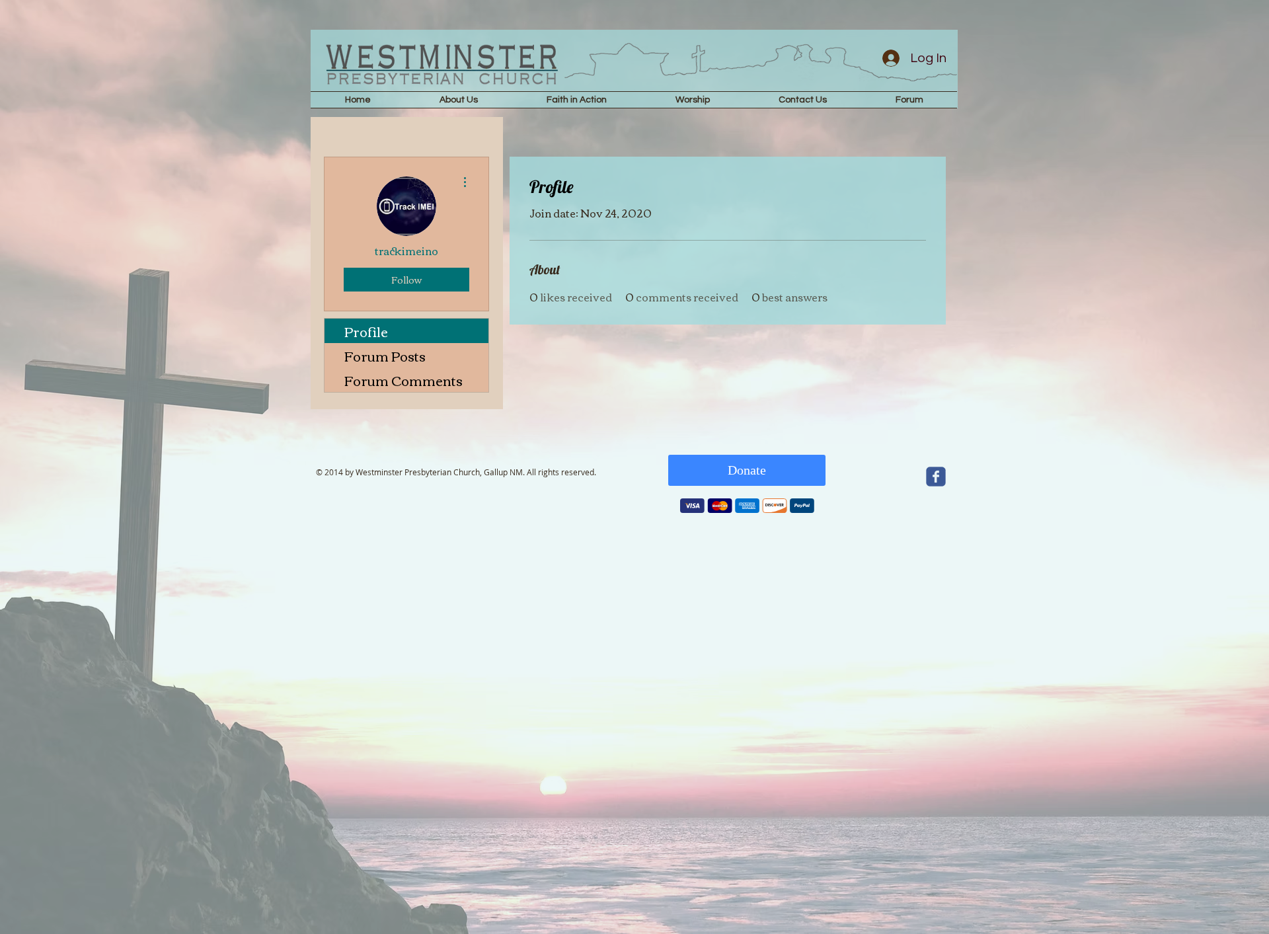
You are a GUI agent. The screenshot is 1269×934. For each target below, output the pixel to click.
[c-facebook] (936, 476)
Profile (366, 331)
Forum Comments (403, 380)
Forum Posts (385, 355)
